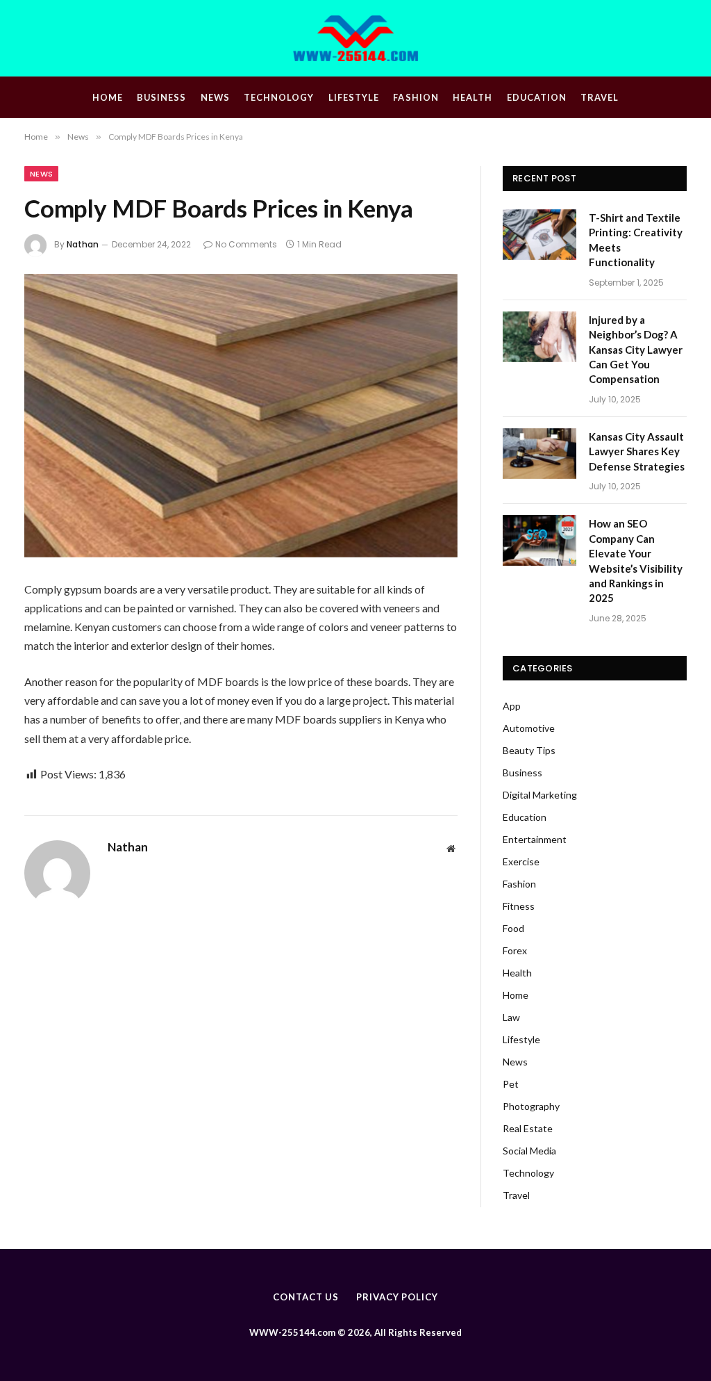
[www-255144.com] (355, 38)
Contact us (306, 1296)
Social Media (529, 1151)
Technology (279, 97)
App (512, 706)
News (215, 97)
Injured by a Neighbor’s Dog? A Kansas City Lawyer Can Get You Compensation (636, 349)
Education (537, 97)
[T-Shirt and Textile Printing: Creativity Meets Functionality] (539, 234)
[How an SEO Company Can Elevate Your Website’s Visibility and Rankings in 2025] (539, 540)
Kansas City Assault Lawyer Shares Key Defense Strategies (637, 451)
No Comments (246, 244)
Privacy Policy (397, 1296)
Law (511, 1017)
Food (513, 928)
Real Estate (528, 1128)
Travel (599, 97)
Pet (511, 1084)
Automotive (529, 728)
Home (107, 97)
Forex (515, 950)
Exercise (521, 861)
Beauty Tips (529, 750)
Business (161, 97)
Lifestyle (353, 97)
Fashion (415, 97)
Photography (531, 1106)
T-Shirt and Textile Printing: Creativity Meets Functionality (636, 239)
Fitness (519, 906)
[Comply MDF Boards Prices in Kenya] (241, 415)
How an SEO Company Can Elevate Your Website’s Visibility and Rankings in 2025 (636, 560)
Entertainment (535, 839)
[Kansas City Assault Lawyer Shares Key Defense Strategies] (539, 453)
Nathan (83, 244)
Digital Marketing (540, 795)
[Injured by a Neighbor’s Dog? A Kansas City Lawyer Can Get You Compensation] (539, 336)
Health (472, 97)
